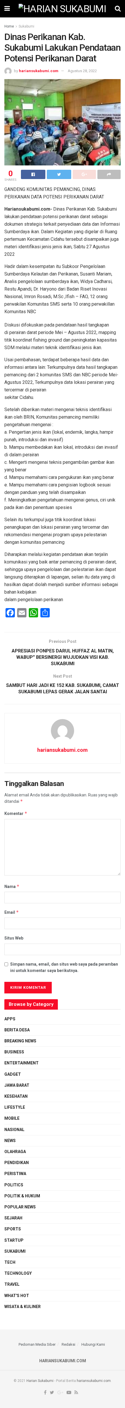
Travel (11, 1284)
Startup (14, 1240)
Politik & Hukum (22, 1196)
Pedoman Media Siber (37, 1344)
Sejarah (13, 1218)
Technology (18, 1273)
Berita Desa (17, 1030)
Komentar (15, 813)
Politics (13, 1185)
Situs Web (13, 938)
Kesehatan (16, 1096)
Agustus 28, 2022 (82, 71)
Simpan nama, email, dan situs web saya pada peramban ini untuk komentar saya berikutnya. (64, 967)
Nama (11, 886)
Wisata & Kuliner (22, 1306)
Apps (9, 1019)
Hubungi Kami (93, 1344)
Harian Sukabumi (39, 1381)
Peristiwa (15, 1173)
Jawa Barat (16, 1085)
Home (9, 26)
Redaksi (68, 1344)
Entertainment (21, 1063)
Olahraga (15, 1151)
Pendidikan (16, 1162)
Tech (9, 1262)
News (10, 1140)
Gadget (12, 1074)
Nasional (14, 1129)
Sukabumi (26, 26)
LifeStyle (14, 1107)
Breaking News (20, 1041)
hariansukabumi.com (38, 71)
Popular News (20, 1207)
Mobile (11, 1118)
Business (14, 1052)
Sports (12, 1229)
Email (11, 912)
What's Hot (16, 1295)
